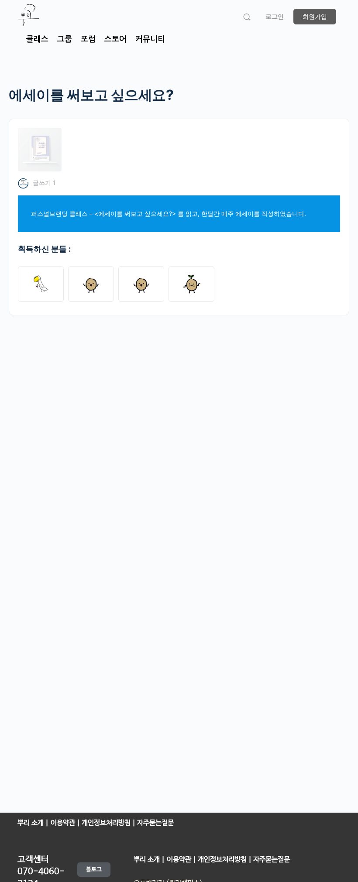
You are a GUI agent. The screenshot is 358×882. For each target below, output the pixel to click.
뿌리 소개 (30, 823)
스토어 (115, 39)
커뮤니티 (150, 39)
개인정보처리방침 (107, 823)
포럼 (88, 39)
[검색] (247, 16)
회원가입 (315, 16)
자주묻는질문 (154, 823)
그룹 (64, 39)
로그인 (274, 16)
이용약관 (64, 823)
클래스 (37, 39)
